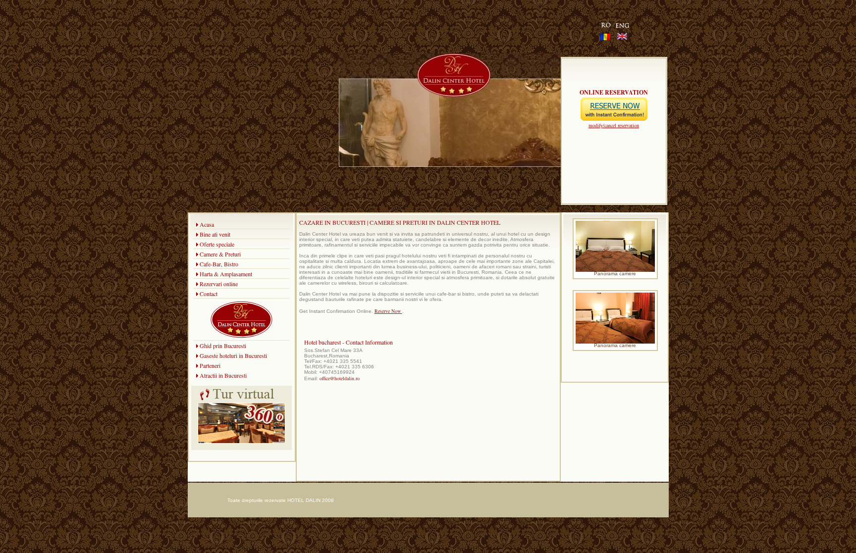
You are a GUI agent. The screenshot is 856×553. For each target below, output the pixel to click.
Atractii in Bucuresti (223, 375)
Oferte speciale (217, 244)
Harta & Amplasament (226, 274)
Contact (208, 294)
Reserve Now (388, 310)
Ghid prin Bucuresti (223, 346)
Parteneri (210, 365)
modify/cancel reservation (613, 125)
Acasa (207, 224)
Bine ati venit (215, 234)
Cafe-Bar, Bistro (219, 264)
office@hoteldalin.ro (340, 378)
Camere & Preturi (220, 254)
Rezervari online (219, 284)
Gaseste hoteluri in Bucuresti (233, 355)
